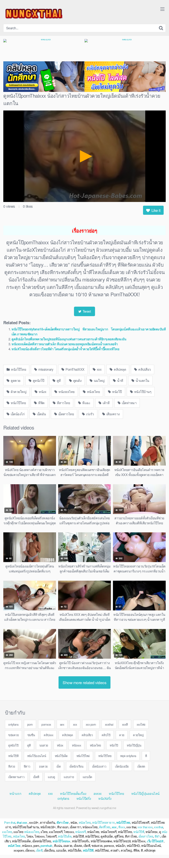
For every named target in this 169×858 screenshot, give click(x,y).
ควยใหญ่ (138, 735)
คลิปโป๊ (106, 735)
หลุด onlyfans (128, 756)
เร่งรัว (90, 414)
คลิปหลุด (119, 369)
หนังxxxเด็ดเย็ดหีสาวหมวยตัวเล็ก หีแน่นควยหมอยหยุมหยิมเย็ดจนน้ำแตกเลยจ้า (65, 344)
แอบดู (51, 777)
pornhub (46, 845)
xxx (98, 369)
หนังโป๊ (116, 391)
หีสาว (27, 766)
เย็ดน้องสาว (99, 766)
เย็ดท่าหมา (129, 402)
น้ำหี (119, 380)
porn (30, 724)
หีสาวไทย (63, 402)
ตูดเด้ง (76, 380)
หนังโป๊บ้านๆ (142, 391)
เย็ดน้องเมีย (122, 766)
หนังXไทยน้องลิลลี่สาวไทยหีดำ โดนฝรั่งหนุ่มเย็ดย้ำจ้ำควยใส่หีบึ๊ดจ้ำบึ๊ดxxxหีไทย (65, 349)
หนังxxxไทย (66, 391)
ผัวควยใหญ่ (18, 391)
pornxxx (46, 724)
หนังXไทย (14, 845)
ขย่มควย (13, 735)
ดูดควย (15, 380)
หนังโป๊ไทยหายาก (103, 822)
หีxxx (121, 827)
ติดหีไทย (104, 827)
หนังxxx (76, 745)
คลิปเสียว (144, 369)
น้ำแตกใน (142, 380)
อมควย (43, 766)
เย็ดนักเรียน (76, 766)
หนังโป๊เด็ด (61, 756)
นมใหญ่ (99, 380)
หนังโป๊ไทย (18, 369)
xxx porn (91, 724)
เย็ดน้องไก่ (17, 414)
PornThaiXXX (74, 369)
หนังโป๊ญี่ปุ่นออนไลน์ (145, 793)
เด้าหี (106, 402)
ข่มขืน (31, 735)
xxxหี (125, 724)
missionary (45, 369)
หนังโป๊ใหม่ (83, 756)
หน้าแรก (15, 793)
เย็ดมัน (41, 414)
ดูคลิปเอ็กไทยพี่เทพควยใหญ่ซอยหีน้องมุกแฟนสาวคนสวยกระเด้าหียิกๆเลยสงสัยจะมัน (69, 339)
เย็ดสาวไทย (66, 414)
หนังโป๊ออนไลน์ (36, 756)
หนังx (42, 391)
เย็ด (58, 766)
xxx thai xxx (145, 827)
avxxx (98, 793)
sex (62, 724)
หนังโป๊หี (13, 756)
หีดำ (157, 836)
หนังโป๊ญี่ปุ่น (134, 745)
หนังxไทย (93, 391)
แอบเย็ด (87, 777)
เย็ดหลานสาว (16, 777)
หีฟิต (41, 402)
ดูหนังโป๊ (38, 380)
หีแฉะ (86, 402)
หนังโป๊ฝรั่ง (83, 798)
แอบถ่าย (69, 777)
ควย (121, 735)
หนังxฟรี (80, 832)
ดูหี (58, 380)
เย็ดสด (141, 766)
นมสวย (43, 745)
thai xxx (22, 822)
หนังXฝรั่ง (104, 798)
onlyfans (13, 724)
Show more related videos (84, 682)
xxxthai (109, 724)
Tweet (86, 311)
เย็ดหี (36, 777)
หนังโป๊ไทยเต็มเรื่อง (73, 793)
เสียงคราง (113, 414)
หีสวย (11, 766)
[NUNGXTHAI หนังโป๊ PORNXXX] (32, 14)
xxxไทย (141, 724)
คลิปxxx (48, 735)
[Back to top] (157, 845)
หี (146, 756)
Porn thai (9, 822)
